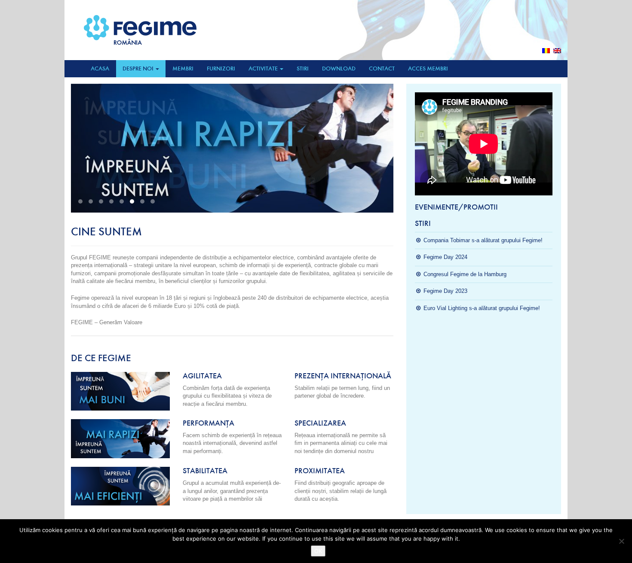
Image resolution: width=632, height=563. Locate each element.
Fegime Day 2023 (445, 291)
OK (318, 551)
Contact (382, 68)
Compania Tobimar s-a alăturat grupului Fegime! (483, 240)
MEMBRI (182, 68)
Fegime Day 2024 (445, 257)
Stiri (303, 68)
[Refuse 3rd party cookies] (621, 541)
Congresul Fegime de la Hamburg (464, 274)
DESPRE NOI (139, 68)
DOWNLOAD (339, 68)
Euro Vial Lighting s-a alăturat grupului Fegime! (481, 308)
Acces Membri (428, 68)
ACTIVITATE (264, 68)
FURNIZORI (221, 68)
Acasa (100, 68)
